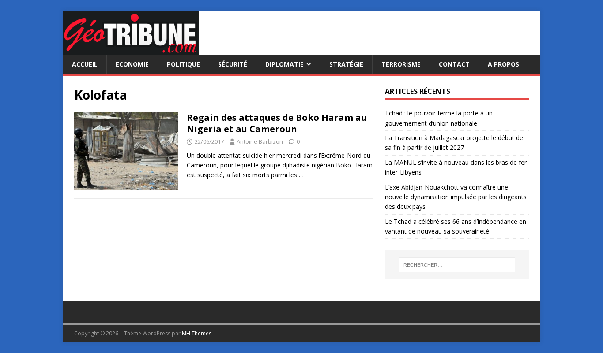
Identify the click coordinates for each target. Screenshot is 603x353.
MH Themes (196, 333)
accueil (85, 64)
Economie (132, 64)
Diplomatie (284, 64)
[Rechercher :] (457, 264)
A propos (503, 64)
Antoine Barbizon (260, 141)
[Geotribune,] (131, 50)
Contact (454, 64)
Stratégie (346, 64)
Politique (183, 64)
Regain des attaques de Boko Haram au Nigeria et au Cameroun (277, 123)
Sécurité (232, 64)
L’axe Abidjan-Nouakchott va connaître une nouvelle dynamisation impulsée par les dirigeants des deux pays (456, 197)
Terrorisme (401, 64)
